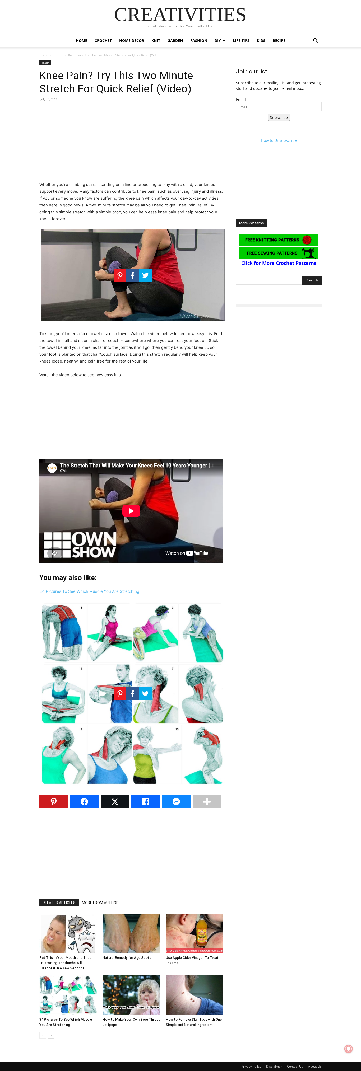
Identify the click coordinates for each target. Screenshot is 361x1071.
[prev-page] (42, 1035)
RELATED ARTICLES (59, 903)
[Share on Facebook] (84, 801)
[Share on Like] (145, 801)
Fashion (198, 40)
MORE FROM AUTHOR (100, 903)
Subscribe (279, 117)
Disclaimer (274, 1066)
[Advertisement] (131, 144)
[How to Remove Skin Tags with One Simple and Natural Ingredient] (194, 995)
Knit (155, 40)
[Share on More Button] (207, 801)
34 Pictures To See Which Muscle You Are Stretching (89, 591)
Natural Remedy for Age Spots (127, 958)
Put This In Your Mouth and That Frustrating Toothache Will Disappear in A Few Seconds (65, 963)
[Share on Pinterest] (53, 801)
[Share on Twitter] (115, 801)
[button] (315, 41)
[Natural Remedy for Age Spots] (131, 933)
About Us (315, 1066)
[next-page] (51, 1035)
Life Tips (241, 40)
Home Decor (131, 40)
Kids (261, 40)
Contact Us (295, 1066)
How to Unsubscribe (279, 140)
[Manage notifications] (348, 1049)
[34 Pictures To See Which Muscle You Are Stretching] (68, 995)
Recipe (279, 40)
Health (58, 55)
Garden (175, 40)
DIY (218, 40)
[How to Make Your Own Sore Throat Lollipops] (131, 995)
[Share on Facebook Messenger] (176, 801)
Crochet (103, 40)
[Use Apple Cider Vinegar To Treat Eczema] (194, 933)
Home (81, 40)
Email (241, 99)
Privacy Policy (251, 1066)
